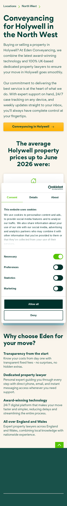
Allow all (33, 304)
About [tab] (55, 197)
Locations (9, 6)
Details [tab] (33, 197)
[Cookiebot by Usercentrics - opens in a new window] (48, 188)
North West (29, 6)
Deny (33, 315)
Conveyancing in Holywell (30, 126)
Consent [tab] (12, 197)
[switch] (58, 267)
